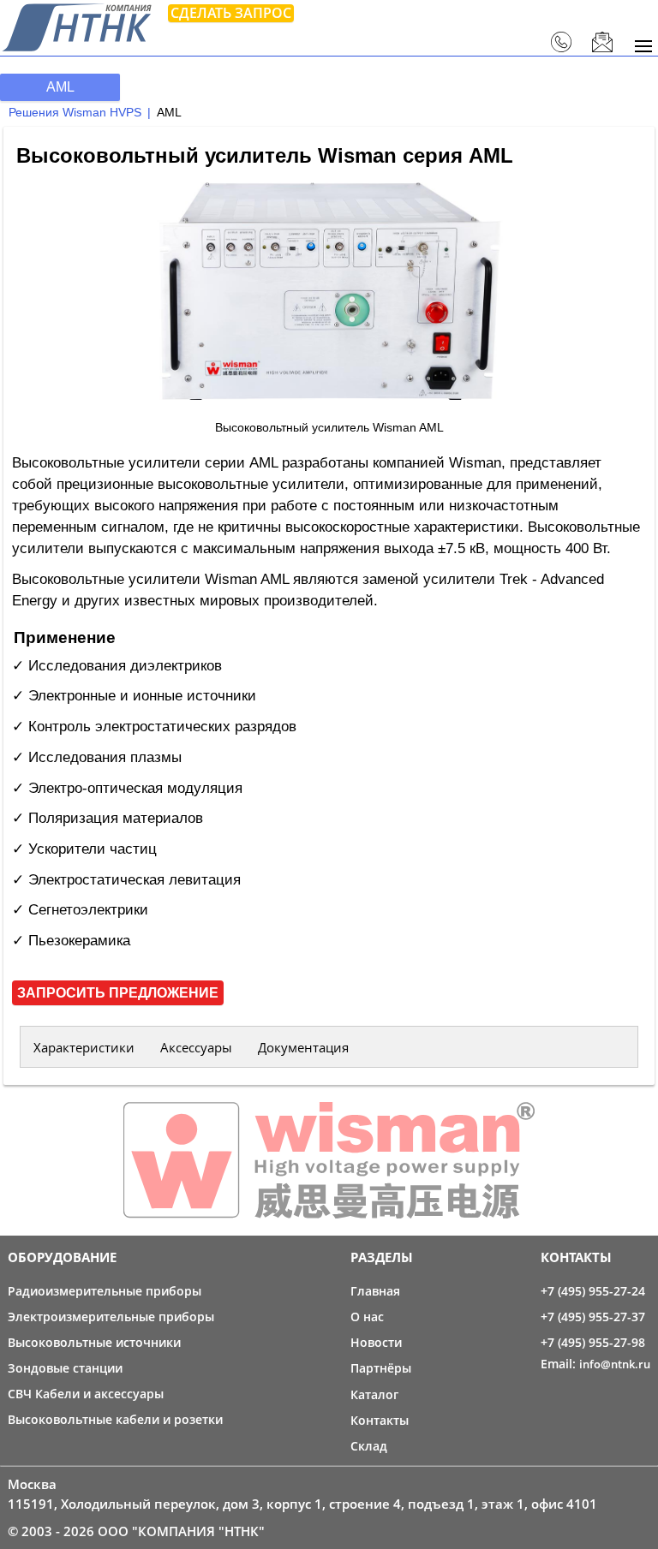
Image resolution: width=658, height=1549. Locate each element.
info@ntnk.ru (614, 1364)
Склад (368, 1446)
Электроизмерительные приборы (111, 1316)
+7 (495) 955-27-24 (593, 1291)
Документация (303, 1047)
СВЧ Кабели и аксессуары (86, 1393)
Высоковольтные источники (94, 1342)
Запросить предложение (117, 993)
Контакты (379, 1420)
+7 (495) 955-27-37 (593, 1316)
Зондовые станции (65, 1368)
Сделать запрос (230, 12)
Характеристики (84, 1047)
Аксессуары (196, 1047)
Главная (375, 1291)
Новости (376, 1342)
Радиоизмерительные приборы (104, 1291)
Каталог (374, 1394)
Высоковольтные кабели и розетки (115, 1419)
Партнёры (380, 1368)
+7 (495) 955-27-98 (593, 1342)
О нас (367, 1316)
